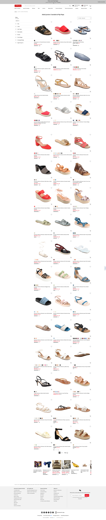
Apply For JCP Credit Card (31, 491)
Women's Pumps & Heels (43, 484)
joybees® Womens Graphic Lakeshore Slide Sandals (42, 69)
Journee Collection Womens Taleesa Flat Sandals (43, 234)
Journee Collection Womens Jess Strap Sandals (43, 261)
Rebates (15, 504)
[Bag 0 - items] (90, 6)
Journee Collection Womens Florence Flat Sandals (80, 155)
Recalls (15, 501)
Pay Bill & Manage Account (32, 490)
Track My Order (17, 490)
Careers (55, 491)
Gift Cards (16, 502)
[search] (70, 6)
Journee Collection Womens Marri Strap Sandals (82, 234)
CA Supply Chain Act (56, 515)
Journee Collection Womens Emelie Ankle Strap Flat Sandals (43, 367)
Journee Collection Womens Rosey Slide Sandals (62, 42)
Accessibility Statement (65, 515)
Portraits (42, 496)
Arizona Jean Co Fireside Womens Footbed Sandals (42, 43)
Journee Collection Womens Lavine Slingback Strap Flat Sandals (81, 340)
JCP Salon (42, 494)
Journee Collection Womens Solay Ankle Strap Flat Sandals (81, 420)
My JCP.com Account (17, 491)
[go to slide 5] (54, 3)
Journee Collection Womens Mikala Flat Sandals (62, 339)
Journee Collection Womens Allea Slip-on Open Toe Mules (43, 182)
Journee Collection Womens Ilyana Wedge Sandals (42, 208)
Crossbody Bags (50, 484)
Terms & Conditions (46, 517)
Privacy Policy (39, 515)
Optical (41, 497)
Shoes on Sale (37, 484)
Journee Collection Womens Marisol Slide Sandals (61, 235)
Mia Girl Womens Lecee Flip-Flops (60, 393)
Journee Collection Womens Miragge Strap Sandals (42, 287)
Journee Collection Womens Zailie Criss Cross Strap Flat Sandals (81, 96)
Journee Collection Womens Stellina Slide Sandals (61, 287)
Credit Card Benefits (31, 493)
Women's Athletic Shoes (23, 484)
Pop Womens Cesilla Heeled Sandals (61, 68)
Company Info (56, 493)
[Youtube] (51, 512)
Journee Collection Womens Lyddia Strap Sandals (61, 367)
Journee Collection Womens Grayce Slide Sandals (62, 121)
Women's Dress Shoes (31, 484)
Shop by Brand (56, 499)
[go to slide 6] (55, 3)
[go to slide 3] (52, 3)
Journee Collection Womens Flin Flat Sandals (61, 261)
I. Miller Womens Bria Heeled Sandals (41, 95)
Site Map (55, 501)
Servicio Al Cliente (17, 505)
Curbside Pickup (43, 491)
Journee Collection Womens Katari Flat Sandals (82, 261)
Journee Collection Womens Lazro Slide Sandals (43, 313)
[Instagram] (44, 512)
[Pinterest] (49, 512)
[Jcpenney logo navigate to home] (18, 6)
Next (65, 452)
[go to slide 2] (51, 3)
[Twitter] (42, 512)
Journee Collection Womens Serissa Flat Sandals (43, 419)
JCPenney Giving (57, 497)
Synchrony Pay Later (17, 499)
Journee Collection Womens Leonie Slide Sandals (43, 339)
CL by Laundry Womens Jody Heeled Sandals (61, 446)
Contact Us (16, 494)
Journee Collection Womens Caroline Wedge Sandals (81, 394)
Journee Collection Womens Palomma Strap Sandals (61, 314)
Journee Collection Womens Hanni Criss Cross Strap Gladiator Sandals (81, 182)
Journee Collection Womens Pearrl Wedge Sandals (81, 208)
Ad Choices (51, 517)
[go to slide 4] (53, 3)
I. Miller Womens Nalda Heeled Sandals (41, 393)
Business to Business (58, 490)
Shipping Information (18, 497)
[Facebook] (46, 512)
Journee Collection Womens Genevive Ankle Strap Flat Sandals (61, 96)
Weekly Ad (42, 493)
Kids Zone (42, 499)
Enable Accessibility (101, 1)
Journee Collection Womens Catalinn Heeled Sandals (61, 208)
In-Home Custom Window (45, 501)
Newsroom (56, 494)
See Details (80, 498)
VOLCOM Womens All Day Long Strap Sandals (61, 420)
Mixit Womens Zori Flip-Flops (78, 42)
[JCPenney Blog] (53, 512)
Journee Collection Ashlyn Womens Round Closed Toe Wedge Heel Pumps (42, 122)
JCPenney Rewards (17, 493)
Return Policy (16, 496)
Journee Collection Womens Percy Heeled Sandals (80, 287)
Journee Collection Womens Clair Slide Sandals (43, 446)
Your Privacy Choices (46, 515)
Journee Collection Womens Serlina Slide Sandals (62, 154)
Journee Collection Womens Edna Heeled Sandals (41, 155)
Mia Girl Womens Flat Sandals (79, 68)
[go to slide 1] (50, 3)
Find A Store (42, 490)
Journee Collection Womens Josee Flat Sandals (81, 313)
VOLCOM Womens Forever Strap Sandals (81, 366)
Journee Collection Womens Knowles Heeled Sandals (61, 182)
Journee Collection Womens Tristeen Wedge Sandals (81, 122)
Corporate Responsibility (58, 496)
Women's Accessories (56, 484)
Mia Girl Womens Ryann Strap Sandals (80, 446)
